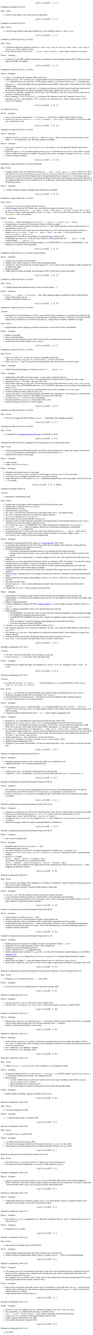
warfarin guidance (44, 604)
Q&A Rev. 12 (10, 954)
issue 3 (51, 236)
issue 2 (15, 208)
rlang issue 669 (48, 543)
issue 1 (15, 574)
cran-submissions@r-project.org (29, 434)
